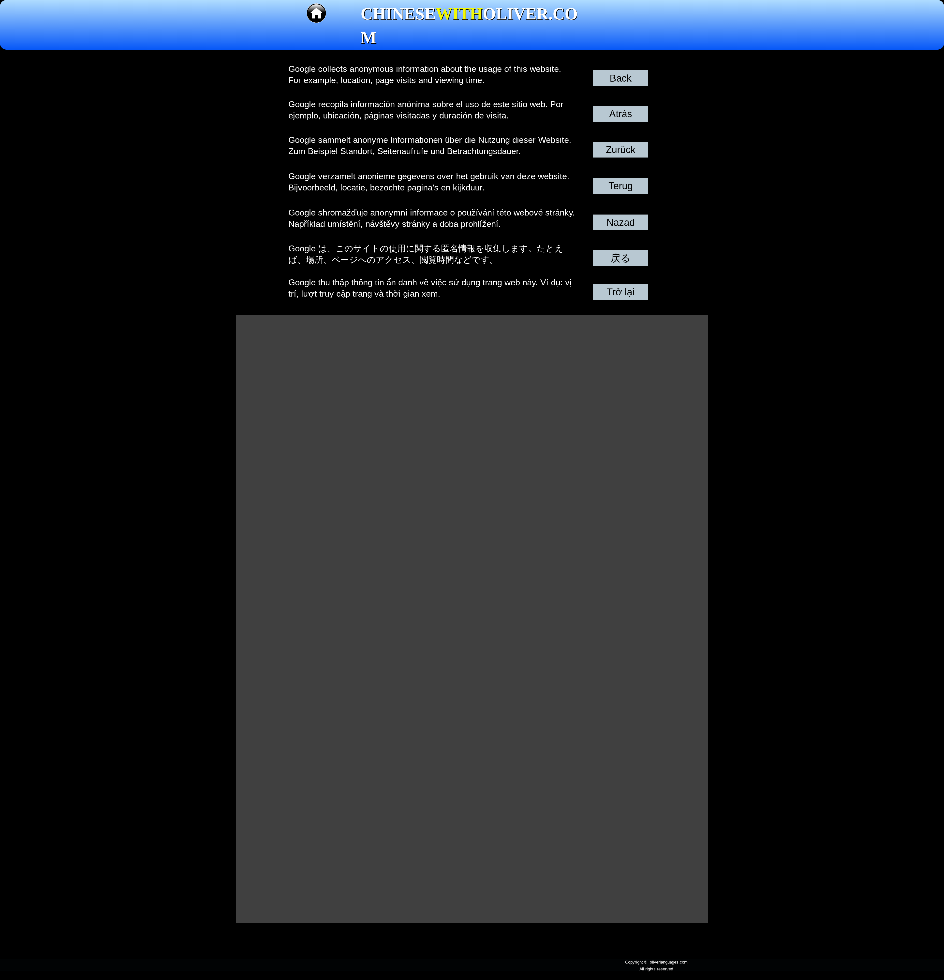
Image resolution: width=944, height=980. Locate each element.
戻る (621, 258)
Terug (620, 185)
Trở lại (620, 292)
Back (621, 78)
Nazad (620, 222)
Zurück (620, 149)
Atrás (620, 113)
